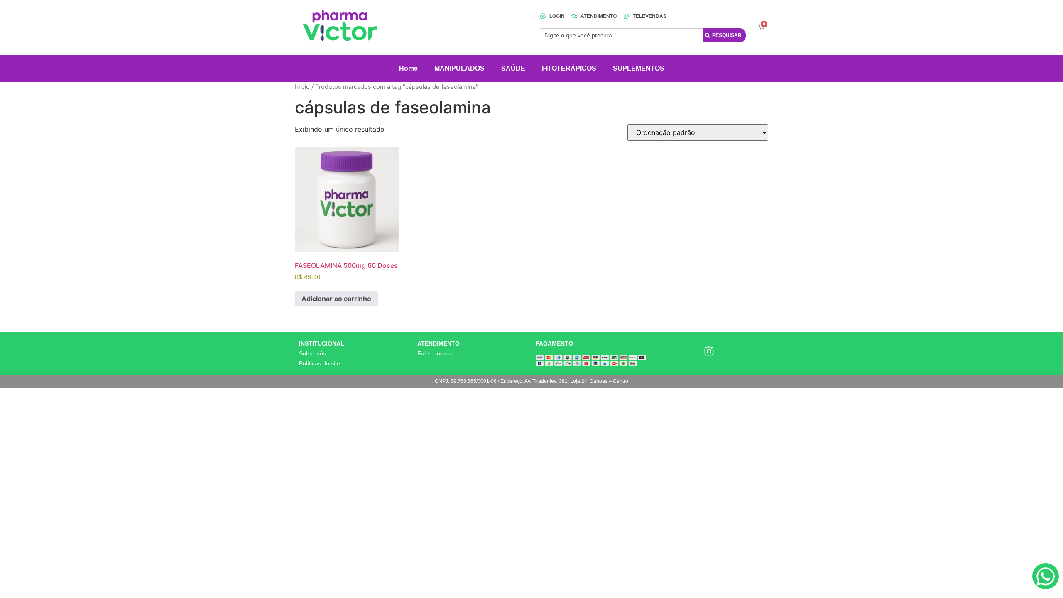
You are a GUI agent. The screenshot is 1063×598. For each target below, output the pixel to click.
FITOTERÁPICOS (569, 68)
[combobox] (621, 35)
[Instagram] (709, 351)
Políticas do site (319, 363)
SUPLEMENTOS (638, 68)
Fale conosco (435, 353)
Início (302, 87)
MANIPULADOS (459, 68)
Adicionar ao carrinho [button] (336, 298)
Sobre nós (312, 353)
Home (408, 68)
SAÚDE (513, 68)
